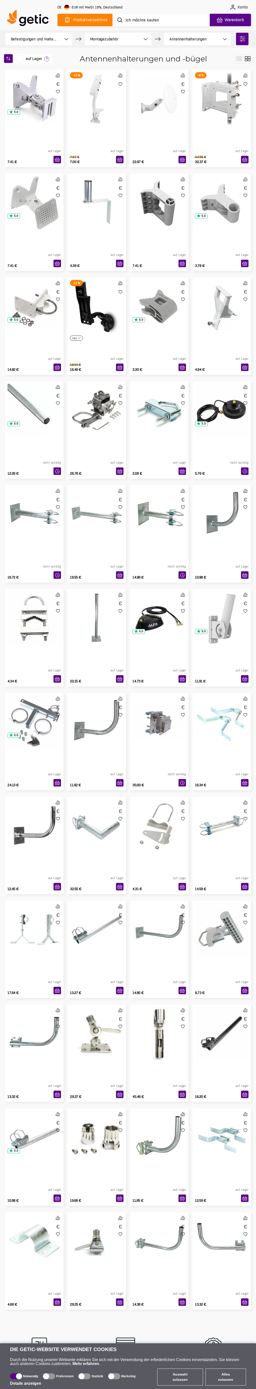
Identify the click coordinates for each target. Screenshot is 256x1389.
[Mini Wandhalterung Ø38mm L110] (97, 194)
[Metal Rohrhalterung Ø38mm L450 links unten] (34, 1025)
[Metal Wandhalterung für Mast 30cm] (34, 506)
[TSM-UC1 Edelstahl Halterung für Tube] (159, 1025)
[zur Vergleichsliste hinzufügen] (57, 75)
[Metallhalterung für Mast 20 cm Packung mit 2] (34, 922)
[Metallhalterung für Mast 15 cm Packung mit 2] (221, 714)
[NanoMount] (159, 818)
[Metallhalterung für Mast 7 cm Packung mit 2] (221, 1129)
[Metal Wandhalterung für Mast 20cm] (159, 506)
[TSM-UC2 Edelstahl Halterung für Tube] (97, 1129)
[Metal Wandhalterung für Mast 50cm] (97, 506)
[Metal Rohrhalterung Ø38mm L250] (159, 1129)
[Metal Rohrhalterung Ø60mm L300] (97, 818)
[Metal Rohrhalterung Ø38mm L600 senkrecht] (97, 922)
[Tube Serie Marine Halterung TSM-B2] (97, 1233)
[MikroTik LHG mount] (34, 298)
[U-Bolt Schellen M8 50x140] (34, 610)
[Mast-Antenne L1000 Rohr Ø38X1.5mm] (34, 402)
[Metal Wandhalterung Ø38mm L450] (34, 818)
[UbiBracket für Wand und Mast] (221, 922)
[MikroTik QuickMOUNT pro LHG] (34, 194)
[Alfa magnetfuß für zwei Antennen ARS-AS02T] (159, 610)
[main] (30, 19)
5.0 (16, 112)
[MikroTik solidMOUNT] (97, 402)
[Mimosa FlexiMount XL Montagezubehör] (221, 610)
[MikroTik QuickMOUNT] (221, 194)
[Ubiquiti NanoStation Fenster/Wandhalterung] (97, 298)
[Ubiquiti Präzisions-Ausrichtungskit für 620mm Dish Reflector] (221, 91)
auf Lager (34, 58)
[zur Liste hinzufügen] (58, 91)
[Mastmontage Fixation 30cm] (221, 818)
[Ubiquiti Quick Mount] (159, 91)
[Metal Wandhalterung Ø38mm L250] (221, 506)
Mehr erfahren (85, 1364)
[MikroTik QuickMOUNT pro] (34, 91)
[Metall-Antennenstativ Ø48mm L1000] (97, 610)
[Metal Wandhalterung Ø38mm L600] (159, 922)
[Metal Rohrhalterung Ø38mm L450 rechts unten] (221, 1233)
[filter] (242, 39)
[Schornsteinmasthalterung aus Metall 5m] (34, 714)
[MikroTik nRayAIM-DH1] (221, 298)
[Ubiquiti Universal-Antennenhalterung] (97, 91)
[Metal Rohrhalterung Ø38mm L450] (159, 1233)
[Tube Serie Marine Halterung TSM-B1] (97, 1025)
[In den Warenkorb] (57, 159)
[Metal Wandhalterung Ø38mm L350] (97, 714)
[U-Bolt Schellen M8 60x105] (159, 402)
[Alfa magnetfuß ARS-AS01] (221, 402)
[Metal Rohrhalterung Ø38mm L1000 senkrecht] (221, 1025)
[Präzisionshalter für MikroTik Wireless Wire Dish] (159, 714)
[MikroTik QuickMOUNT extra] (159, 194)
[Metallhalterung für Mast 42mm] (34, 1233)
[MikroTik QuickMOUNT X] (159, 298)
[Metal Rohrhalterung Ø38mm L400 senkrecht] (34, 1129)
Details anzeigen (25, 1383)
